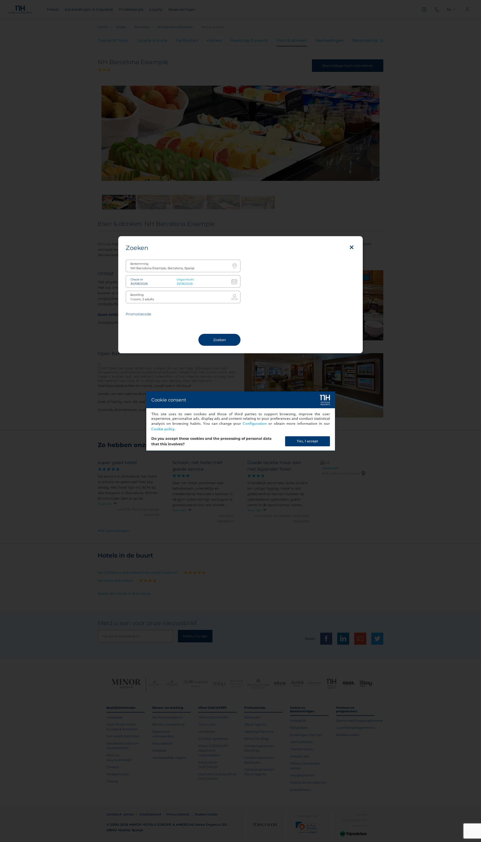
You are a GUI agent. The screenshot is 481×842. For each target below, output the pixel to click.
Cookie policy (162, 429)
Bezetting (137, 294)
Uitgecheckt (185, 279)
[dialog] (240, 421)
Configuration (255, 423)
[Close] (351, 247)
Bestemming (139, 263)
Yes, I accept (307, 441)
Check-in (137, 279)
